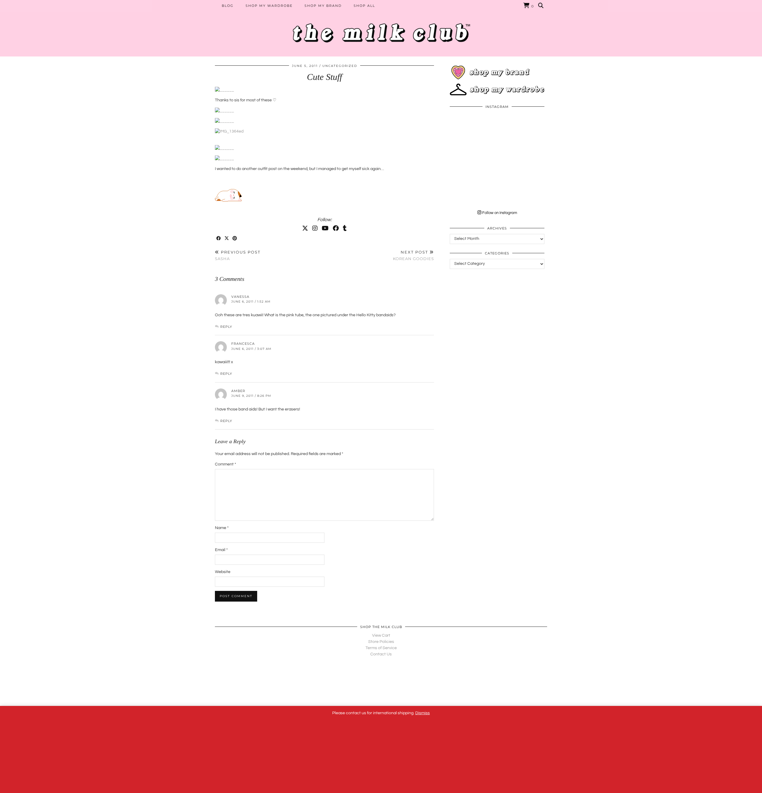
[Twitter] (305, 229)
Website (222, 572)
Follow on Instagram (499, 213)
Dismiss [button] (422, 713)
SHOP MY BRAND (323, 6)
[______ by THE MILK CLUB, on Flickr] (224, 90)
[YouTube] (325, 229)
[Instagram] (315, 229)
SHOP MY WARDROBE (269, 6)
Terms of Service (381, 648)
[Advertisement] (497, 315)
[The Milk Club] (381, 28)
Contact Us (381, 654)
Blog (228, 6)
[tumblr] (345, 229)
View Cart (381, 635)
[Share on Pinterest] (235, 238)
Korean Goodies (413, 255)
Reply (226, 327)
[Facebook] (336, 229)
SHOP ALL (364, 6)
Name (222, 528)
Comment (225, 464)
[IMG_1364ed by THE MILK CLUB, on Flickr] (229, 131)
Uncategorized (339, 66)
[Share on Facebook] (219, 238)
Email (221, 550)
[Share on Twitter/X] (227, 238)
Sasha (237, 255)
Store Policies (381, 642)
